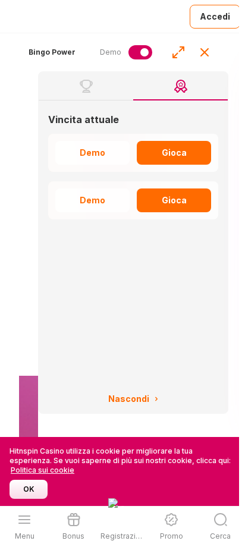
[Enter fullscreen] (178, 52)
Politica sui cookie (42, 470)
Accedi (215, 16)
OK (28, 489)
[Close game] (204, 52)
